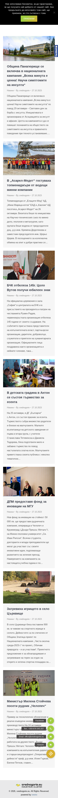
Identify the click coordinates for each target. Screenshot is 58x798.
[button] (50, 753)
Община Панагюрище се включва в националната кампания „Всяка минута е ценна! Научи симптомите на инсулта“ (27, 76)
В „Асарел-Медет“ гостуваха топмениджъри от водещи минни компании (29, 185)
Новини (10, 90)
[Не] (54, 12)
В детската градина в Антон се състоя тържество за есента (28, 397)
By (23, 90)
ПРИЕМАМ (29, 18)
